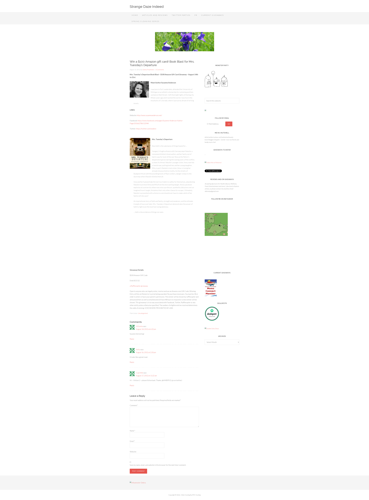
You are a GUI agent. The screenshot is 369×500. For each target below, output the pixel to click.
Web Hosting (185, 495)
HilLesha (139, 326)
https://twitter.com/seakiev (146, 129)
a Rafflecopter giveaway (139, 286)
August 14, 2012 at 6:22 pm (146, 329)
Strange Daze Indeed (147, 7)
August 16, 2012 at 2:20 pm (146, 352)
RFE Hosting (196, 495)
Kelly (138, 349)
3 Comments (159, 69)
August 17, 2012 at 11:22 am (146, 376)
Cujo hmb (139, 373)
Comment (134, 405)
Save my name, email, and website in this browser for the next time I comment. (158, 465)
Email (132, 441)
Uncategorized (143, 313)
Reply (132, 339)
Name (132, 431)
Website (133, 452)
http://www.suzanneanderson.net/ (149, 115)
